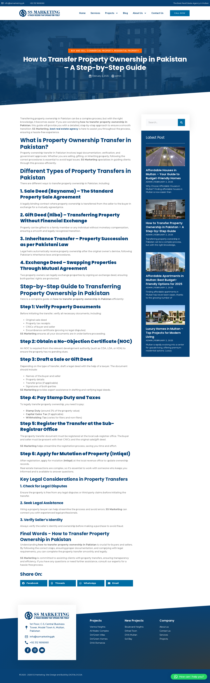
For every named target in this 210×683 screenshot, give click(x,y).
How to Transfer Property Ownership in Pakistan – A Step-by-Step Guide (165, 227)
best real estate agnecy (64, 128)
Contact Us (157, 13)
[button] (33, 583)
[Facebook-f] (28, 650)
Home (82, 13)
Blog (125, 13)
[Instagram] (35, 650)
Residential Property (126, 50)
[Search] (181, 122)
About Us (138, 13)
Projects (109, 13)
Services (95, 13)
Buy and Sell (78, 50)
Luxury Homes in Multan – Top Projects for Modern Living (164, 333)
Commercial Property (100, 50)
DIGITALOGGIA (75, 675)
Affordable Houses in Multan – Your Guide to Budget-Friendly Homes (163, 174)
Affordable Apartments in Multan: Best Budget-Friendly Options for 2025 (165, 280)
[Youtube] (42, 650)
